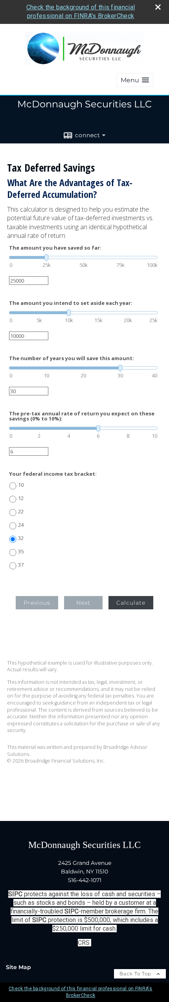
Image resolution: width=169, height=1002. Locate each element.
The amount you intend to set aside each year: (70, 303)
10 (21, 484)
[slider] (83, 257)
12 (21, 498)
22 (21, 511)
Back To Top (136, 974)
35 (21, 551)
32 (21, 538)
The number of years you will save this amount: (71, 358)
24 (21, 524)
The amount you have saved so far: (55, 247)
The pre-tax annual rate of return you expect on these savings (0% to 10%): (81, 416)
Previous (37, 602)
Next (83, 602)
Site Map (18, 967)
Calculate (130, 602)
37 (21, 564)
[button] (134, 80)
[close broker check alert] (158, 7)
